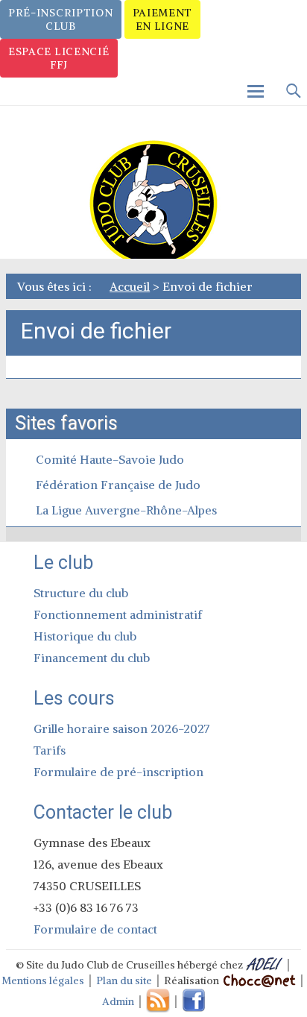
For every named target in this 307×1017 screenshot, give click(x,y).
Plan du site (124, 980)
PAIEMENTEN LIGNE (163, 19)
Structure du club (81, 592)
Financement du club (92, 657)
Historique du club (85, 636)
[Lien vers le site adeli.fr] (263, 965)
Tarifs (50, 750)
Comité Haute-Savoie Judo (110, 459)
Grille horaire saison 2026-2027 (122, 728)
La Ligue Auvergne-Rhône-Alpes (126, 510)
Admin (118, 1001)
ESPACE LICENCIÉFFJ (59, 58)
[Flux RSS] (158, 1001)
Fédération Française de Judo (118, 484)
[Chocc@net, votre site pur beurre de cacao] (258, 980)
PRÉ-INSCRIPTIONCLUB (60, 19)
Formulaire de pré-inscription (118, 771)
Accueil (130, 286)
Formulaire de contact (95, 929)
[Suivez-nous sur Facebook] (194, 1001)
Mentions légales (42, 980)
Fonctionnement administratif (118, 614)
